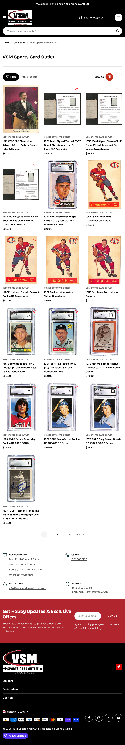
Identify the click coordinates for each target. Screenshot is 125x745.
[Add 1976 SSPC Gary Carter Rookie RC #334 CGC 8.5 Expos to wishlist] (118, 387)
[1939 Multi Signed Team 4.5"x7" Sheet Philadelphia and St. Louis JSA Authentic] (62, 109)
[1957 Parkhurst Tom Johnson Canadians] (104, 260)
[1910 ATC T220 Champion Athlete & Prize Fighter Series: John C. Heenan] (21, 109)
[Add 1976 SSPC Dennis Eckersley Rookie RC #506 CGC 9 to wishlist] (35, 387)
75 (70, 534)
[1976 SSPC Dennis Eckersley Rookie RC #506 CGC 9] (21, 407)
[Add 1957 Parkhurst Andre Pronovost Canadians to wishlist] (118, 165)
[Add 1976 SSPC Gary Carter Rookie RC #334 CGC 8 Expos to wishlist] (76, 387)
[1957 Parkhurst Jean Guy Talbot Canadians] (62, 260)
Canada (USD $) (16, 711)
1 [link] (44, 534)
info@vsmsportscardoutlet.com (27, 588)
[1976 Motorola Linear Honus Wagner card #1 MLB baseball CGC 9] (104, 331)
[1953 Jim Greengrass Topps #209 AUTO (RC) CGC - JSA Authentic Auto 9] (62, 184)
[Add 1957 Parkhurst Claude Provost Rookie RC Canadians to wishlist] (35, 240)
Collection (19, 42)
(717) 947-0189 (79, 559)
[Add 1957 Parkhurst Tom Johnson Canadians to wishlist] (118, 240)
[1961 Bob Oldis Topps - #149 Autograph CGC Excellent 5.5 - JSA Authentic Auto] (21, 331)
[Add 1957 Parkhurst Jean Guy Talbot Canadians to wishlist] (76, 240)
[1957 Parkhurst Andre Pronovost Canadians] (104, 184)
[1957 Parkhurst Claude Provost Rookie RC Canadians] (21, 260)
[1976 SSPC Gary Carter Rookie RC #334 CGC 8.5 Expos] (104, 407)
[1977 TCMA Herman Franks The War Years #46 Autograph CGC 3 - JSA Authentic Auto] (21, 478)
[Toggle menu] (5, 17)
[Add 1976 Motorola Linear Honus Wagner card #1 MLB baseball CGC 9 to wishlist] (118, 312)
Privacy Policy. (93, 628)
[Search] (118, 31)
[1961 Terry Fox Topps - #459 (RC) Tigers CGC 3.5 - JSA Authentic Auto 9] (62, 331)
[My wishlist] (109, 17)
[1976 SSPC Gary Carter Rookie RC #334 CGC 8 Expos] (62, 407)
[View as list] (118, 77)
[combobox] (62, 31)
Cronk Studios (64, 728)
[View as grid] (109, 77)
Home (6, 42)
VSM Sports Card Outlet (16, 137)
